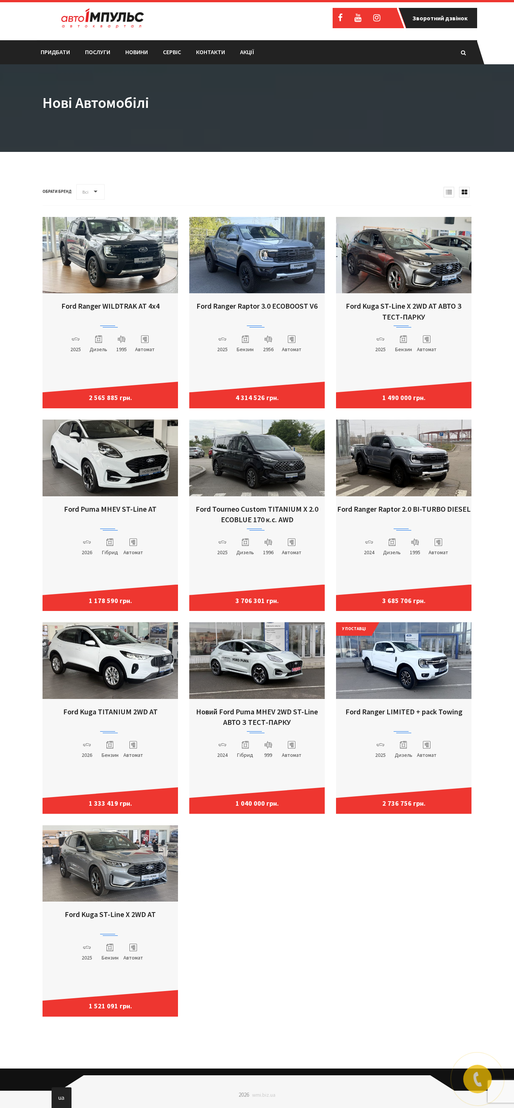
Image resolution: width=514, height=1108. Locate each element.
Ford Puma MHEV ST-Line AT (110, 509)
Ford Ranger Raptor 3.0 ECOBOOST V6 (257, 306)
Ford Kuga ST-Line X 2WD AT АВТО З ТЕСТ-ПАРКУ (404, 311)
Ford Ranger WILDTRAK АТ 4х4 (110, 306)
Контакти (210, 52)
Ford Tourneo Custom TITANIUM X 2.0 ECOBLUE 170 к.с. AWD (257, 514)
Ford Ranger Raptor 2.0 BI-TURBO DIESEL (404, 509)
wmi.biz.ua (263, 1094)
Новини (136, 52)
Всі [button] (85, 192)
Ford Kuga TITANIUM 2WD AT (110, 711)
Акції (247, 52)
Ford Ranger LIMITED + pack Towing (403, 711)
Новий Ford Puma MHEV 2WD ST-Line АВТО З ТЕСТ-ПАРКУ (257, 717)
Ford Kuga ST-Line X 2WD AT (110, 914)
